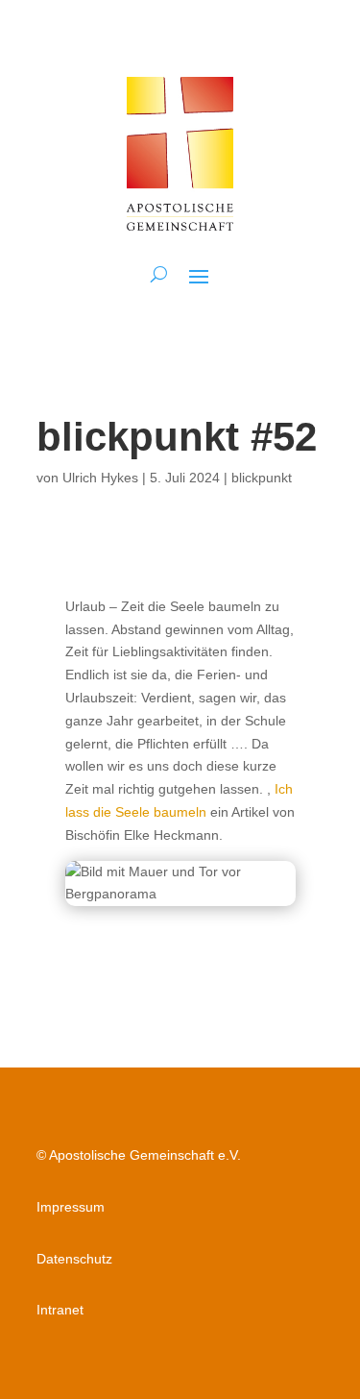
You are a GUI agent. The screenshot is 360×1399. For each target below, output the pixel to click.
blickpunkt (261, 477)
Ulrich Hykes (100, 477)
